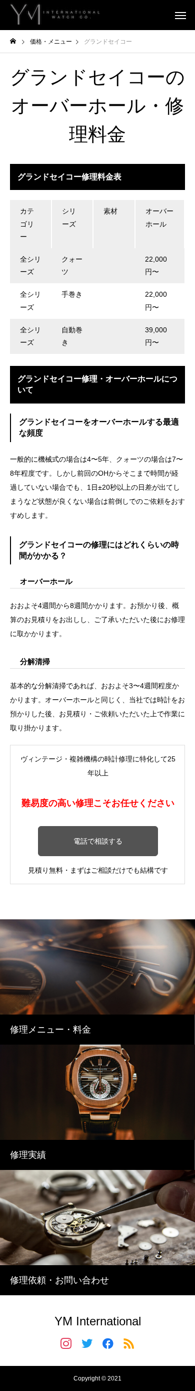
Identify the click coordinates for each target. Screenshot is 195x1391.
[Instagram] (66, 1342)
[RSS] (129, 1342)
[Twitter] (87, 1342)
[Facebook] (108, 1342)
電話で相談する (98, 841)
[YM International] (55, 15)
